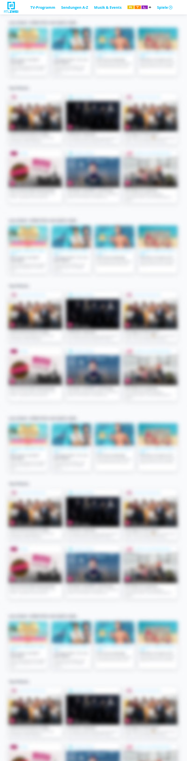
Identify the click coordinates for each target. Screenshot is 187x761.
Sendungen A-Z (74, 7)
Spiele (162, 7)
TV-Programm (42, 7)
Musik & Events (108, 7)
